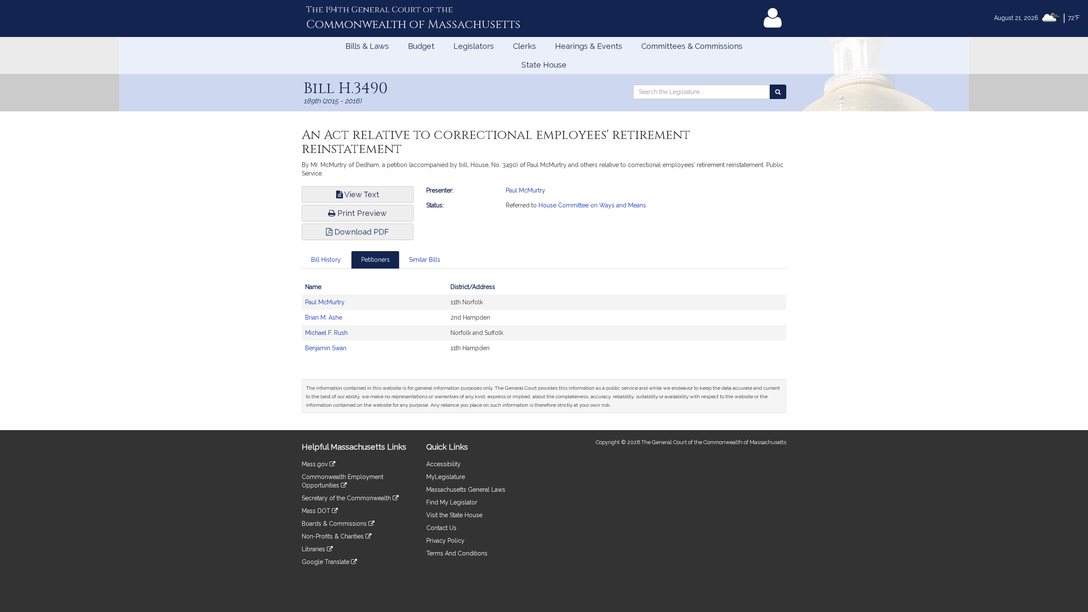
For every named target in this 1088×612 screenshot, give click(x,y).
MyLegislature (445, 476)
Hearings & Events (588, 46)
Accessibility (443, 464)
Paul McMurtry (525, 190)
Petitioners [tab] (375, 259)
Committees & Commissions (691, 46)
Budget (421, 46)
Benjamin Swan (325, 348)
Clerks (524, 46)
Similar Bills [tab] (424, 259)
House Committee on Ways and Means (592, 205)
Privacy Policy (445, 540)
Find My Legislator (451, 502)
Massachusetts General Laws (465, 489)
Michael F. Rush (326, 332)
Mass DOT (317, 510)
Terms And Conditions (456, 553)
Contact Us (441, 527)
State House (544, 64)
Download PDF (360, 231)
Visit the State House (454, 515)
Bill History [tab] (326, 259)
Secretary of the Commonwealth (347, 498)
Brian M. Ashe (323, 317)
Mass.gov (315, 464)
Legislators (473, 46)
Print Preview (361, 213)
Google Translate (326, 561)
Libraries (314, 549)
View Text (361, 194)
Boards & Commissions (335, 523)
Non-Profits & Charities (334, 536)
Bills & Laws (367, 46)
